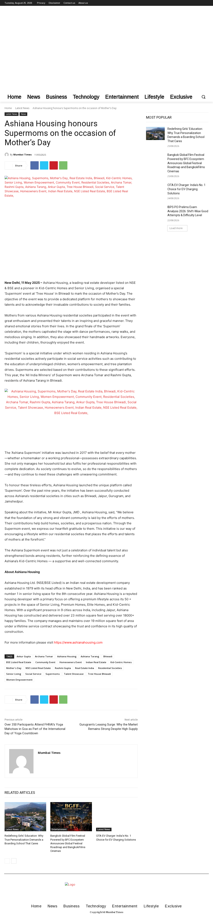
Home (8, 108)
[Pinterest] (54, 165)
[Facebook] (183, 3)
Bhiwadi (107, 656)
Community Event (45, 662)
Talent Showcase (74, 673)
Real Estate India (84, 668)
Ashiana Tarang (90, 656)
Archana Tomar (44, 656)
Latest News (22, 108)
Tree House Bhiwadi (99, 673)
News (23, 114)
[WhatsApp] (63, 165)
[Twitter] (194, 3)
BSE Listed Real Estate (18, 662)
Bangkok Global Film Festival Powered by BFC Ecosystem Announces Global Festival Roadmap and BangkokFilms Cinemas (67, 843)
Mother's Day (13, 668)
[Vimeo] (200, 3)
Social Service (33, 673)
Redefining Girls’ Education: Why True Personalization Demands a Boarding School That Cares (24, 839)
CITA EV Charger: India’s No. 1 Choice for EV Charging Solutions (186, 189)
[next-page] (13, 861)
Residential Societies (110, 668)
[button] (203, 97)
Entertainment (59, 829)
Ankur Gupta (24, 656)
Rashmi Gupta (63, 668)
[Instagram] (188, 3)
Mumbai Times (22, 154)
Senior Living (13, 673)
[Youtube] (206, 3)
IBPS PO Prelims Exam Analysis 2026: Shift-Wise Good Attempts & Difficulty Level (187, 211)
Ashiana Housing (67, 656)
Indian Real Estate (96, 662)
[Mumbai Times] (7, 155)
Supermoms (53, 673)
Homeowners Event (70, 662)
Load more (176, 228)
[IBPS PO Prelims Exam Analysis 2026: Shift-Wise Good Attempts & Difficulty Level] (155, 211)
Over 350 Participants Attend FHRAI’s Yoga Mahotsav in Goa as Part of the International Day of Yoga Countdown (35, 729)
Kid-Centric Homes (121, 662)
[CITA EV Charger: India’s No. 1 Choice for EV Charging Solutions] (117, 816)
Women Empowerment (19, 679)
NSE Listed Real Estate (38, 668)
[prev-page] (7, 861)
